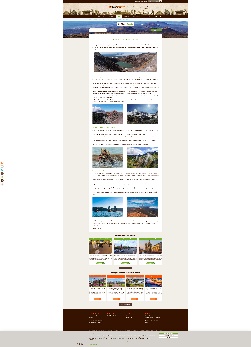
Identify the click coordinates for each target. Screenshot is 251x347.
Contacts (128, 319)
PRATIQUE (147, 16)
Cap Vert (157, 330)
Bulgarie (124, 330)
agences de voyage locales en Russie (112, 221)
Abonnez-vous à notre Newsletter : (141, 1)
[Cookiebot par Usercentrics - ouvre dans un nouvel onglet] (80, 344)
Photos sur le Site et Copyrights (151, 320)
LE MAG (119, 16)
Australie (135, 328)
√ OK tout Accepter (168, 333)
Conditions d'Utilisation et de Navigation (153, 317)
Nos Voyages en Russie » (156, 30)
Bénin (138, 330)
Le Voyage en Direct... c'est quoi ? (96, 320)
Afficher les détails (93, 344)
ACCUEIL (91, 16)
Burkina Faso (129, 330)
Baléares (154, 328)
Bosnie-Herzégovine (109, 330)
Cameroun (148, 330)
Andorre (105, 328)
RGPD (146, 322)
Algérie (101, 328)
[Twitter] (110, 315)
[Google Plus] (113, 315)
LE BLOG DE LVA (157, 16)
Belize (90, 330)
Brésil (120, 330)
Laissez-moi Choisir (167, 335)
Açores (145, 328)
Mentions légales (148, 315)
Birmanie (98, 330)
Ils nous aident (129, 317)
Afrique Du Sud (92, 328)
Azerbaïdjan (140, 328)
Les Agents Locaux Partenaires (95, 322)
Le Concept (91, 317)
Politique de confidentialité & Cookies (152, 319)
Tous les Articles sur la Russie (125, 268)
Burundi (134, 330)
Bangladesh (159, 328)
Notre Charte (91, 319)
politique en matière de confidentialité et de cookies (139, 341)
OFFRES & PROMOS (137, 16)
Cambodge (142, 330)
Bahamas (149, 328)
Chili (161, 330)
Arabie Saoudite (120, 328)
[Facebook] (108, 315)
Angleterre (110, 328)
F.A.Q (127, 315)
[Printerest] (115, 315)
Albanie (97, 328)
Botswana (116, 330)
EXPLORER (126, 16)
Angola (114, 328)
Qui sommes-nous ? (93, 315)
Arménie (131, 328)
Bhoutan (93, 330)
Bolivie (102, 330)
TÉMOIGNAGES (111, 16)
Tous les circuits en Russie (125, 304)
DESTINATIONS (100, 16)
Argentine (126, 328)
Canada (153, 330)
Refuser (168, 337)
